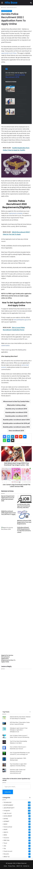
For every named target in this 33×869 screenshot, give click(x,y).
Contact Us (26, 866)
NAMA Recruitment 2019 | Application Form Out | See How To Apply (8, 512)
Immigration (7, 810)
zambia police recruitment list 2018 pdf (17, 423)
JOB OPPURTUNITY (12, 7)
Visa (5, 848)
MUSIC (5, 824)
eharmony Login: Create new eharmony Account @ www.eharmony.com (17, 771)
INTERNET (6, 821)
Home (4, 7)
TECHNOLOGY (8, 802)
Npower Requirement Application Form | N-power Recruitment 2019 (7, 498)
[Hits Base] (11, 2)
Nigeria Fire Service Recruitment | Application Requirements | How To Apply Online (8, 658)
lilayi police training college (17, 405)
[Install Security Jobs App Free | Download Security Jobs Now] (24, 499)
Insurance (6, 837)
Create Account (8, 851)
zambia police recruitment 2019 (16, 416)
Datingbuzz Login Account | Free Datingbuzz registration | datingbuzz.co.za (18, 729)
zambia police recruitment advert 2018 (17, 419)
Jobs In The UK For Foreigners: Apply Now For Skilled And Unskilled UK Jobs (21, 91)
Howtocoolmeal (8, 827)
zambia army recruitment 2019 (17, 409)
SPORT (5, 829)
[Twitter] (8, 436)
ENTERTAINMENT (8, 805)
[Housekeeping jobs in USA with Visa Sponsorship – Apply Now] (10, 112)
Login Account (7, 813)
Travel (5, 843)
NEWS (5, 835)
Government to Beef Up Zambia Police (16, 401)
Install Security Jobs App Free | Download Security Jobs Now (23, 505)
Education (6, 854)
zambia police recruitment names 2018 (17, 427)
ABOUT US (6, 856)
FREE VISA (6, 840)
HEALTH (6, 832)
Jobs (5, 845)
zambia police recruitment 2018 (16, 412)
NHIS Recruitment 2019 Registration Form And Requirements (24, 522)
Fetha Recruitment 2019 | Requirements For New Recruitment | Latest (24, 530)
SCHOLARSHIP (8, 816)
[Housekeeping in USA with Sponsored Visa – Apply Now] (10, 101)
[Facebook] (4, 436)
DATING (6, 818)
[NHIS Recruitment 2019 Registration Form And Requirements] (24, 514)
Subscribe (8, 792)
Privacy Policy (11, 866)
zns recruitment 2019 (17, 430)
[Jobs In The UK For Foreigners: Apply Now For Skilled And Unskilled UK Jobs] (10, 89)
